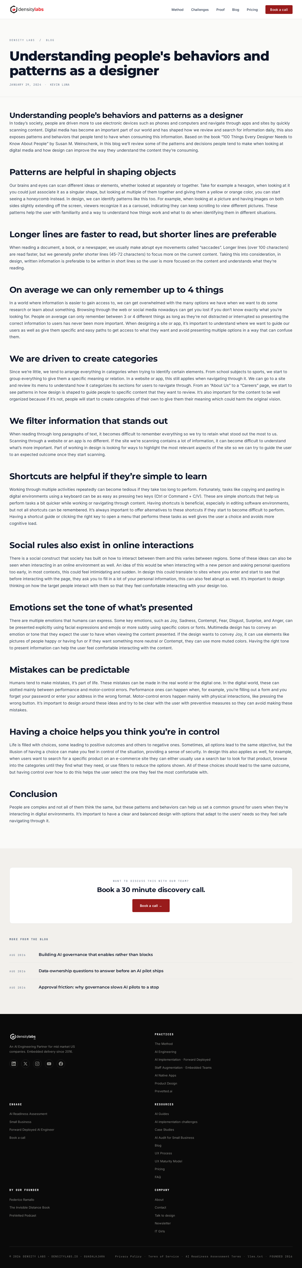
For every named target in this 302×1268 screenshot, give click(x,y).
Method (178, 10)
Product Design (166, 1083)
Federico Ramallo (21, 1199)
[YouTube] (49, 1063)
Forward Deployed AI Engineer (31, 1129)
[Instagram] (37, 1063)
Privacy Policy (128, 1256)
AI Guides (162, 1114)
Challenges (200, 10)
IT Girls (160, 1231)
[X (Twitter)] (25, 1063)
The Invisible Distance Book (29, 1207)
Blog (235, 10)
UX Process (163, 1153)
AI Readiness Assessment (28, 1114)
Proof (220, 10)
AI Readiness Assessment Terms (213, 1256)
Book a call (279, 10)
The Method (164, 1044)
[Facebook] (61, 1063)
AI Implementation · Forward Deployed (182, 1059)
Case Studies (164, 1129)
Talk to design (165, 1215)
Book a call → (151, 906)
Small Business (20, 1122)
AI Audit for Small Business (174, 1137)
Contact (160, 1207)
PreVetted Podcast (22, 1215)
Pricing (252, 10)
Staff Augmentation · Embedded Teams (183, 1067)
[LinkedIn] (13, 1063)
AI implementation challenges (176, 1122)
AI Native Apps (165, 1075)
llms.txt (255, 1256)
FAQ (158, 1177)
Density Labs (22, 40)
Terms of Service (163, 1256)
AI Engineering (165, 1052)
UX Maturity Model (168, 1161)
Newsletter (163, 1223)
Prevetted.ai (163, 1091)
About (159, 1199)
